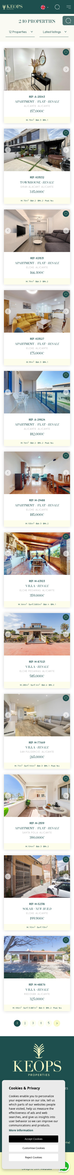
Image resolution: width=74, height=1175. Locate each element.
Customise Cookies (33, 1148)
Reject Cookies (33, 1157)
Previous (8, 69)
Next (66, 69)
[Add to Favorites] (66, 52)
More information (21, 1130)
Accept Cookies (33, 1139)
